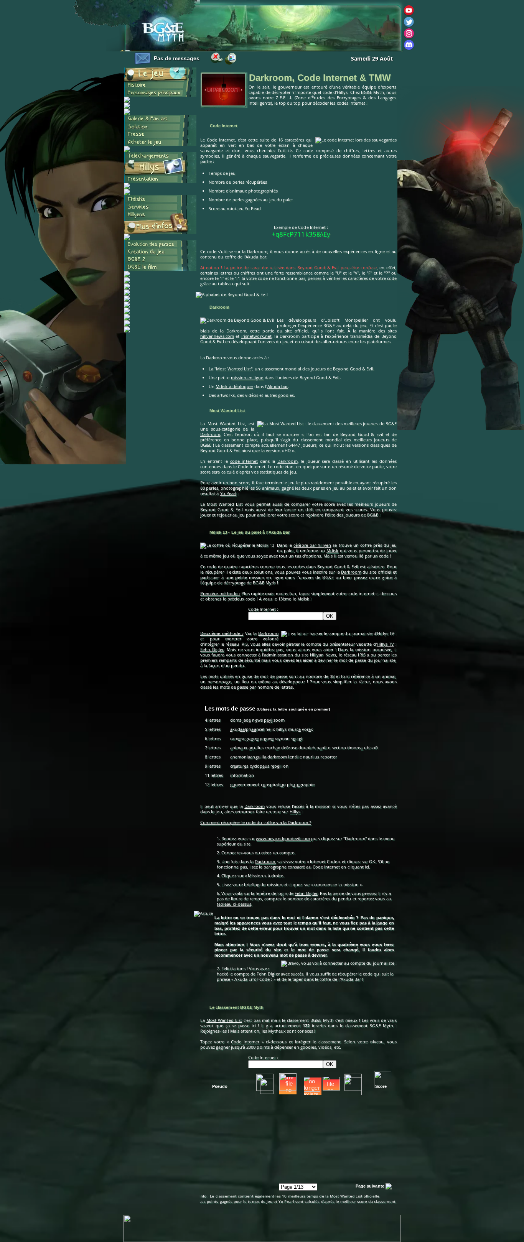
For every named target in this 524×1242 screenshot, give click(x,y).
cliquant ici (358, 867)
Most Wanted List (233, 369)
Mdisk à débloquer (234, 386)
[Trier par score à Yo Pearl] (353, 1082)
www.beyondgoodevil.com (283, 838)
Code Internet (326, 867)
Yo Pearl (228, 493)
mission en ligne (247, 377)
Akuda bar (256, 257)
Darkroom (210, 434)
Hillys (295, 811)
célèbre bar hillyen (312, 545)
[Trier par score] (382, 1079)
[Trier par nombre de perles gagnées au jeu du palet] (332, 1082)
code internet (244, 461)
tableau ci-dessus (234, 904)
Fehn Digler (212, 649)
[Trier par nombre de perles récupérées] (288, 1082)
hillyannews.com (217, 336)
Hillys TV (385, 644)
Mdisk (332, 550)
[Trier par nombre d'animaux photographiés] (311, 1083)
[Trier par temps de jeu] (265, 1082)
